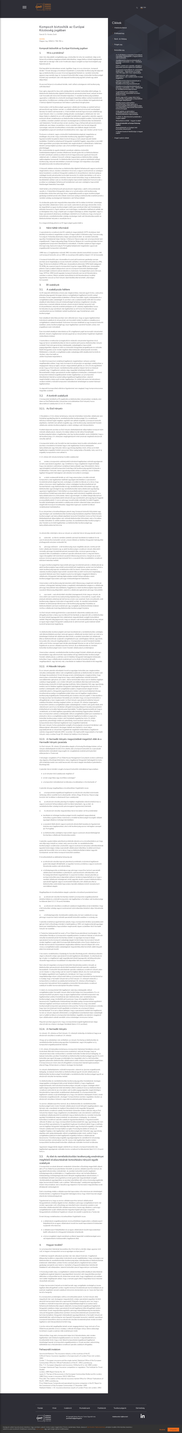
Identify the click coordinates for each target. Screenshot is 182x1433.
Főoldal (40, 1408)
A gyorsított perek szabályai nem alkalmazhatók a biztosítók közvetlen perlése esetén (128, 93)
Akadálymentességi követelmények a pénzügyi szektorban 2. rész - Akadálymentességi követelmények (128, 82)
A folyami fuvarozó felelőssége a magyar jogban (129, 132)
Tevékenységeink (120, 1408)
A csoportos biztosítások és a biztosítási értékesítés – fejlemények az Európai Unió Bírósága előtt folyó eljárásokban (129, 71)
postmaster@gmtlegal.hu (74, 1418)
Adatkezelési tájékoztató (120, 1417)
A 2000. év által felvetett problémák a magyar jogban (128, 117)
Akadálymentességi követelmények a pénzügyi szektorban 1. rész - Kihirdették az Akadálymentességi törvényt (129, 87)
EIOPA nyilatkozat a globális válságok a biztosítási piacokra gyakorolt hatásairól (129, 66)
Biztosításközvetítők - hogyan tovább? (128, 121)
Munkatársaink (84, 1408)
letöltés (42, 39)
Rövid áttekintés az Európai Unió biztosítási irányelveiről (126, 128)
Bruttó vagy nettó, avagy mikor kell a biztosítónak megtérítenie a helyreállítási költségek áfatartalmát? (129, 98)
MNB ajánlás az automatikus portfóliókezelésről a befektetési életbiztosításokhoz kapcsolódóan (127, 112)
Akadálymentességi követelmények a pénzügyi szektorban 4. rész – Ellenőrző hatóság (129, 61)
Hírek (54, 1408)
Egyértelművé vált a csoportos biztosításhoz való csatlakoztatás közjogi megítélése (129, 76)
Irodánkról (68, 1408)
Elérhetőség (140, 1408)
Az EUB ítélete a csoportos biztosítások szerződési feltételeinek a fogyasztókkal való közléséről (129, 56)
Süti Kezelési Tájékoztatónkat (96, 1427)
